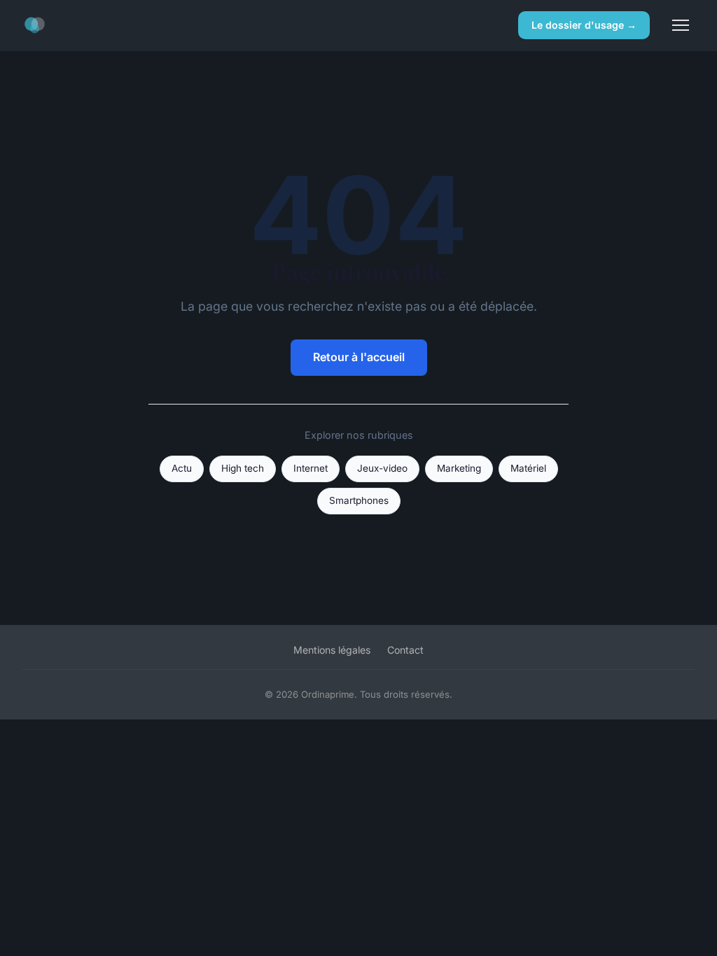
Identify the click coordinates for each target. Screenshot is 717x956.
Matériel (528, 468)
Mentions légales (331, 650)
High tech (242, 468)
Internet (310, 468)
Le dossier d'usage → (583, 25)
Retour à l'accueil (359, 357)
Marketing (459, 468)
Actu (182, 468)
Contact (405, 650)
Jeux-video (382, 468)
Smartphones (359, 500)
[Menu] (681, 25)
